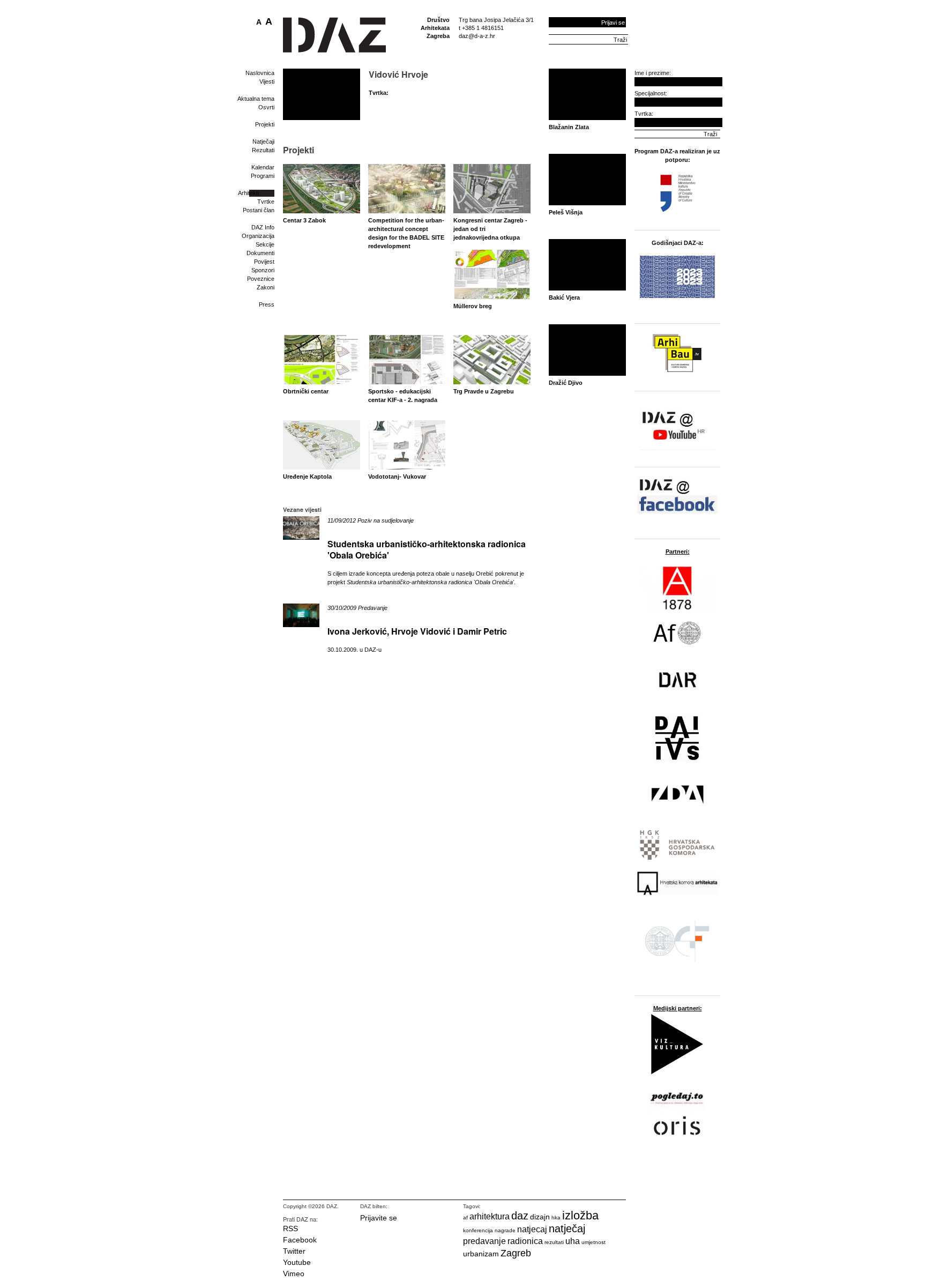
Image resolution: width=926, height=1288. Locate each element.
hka (556, 1217)
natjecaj (532, 1229)
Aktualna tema (255, 98)
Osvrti (266, 107)
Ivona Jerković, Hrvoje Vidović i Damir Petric (417, 631)
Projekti (264, 124)
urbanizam (481, 1253)
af (465, 1217)
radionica (525, 1241)
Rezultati (263, 150)
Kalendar (262, 167)
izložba (580, 1215)
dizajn (540, 1216)
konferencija (478, 1230)
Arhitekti (248, 193)
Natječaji (263, 141)
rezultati (554, 1242)
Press (266, 304)
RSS (290, 1228)
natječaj (567, 1228)
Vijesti (266, 81)
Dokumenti (260, 253)
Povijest (264, 261)
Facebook (300, 1239)
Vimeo (293, 1273)
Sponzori (262, 270)
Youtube (297, 1262)
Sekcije (265, 244)
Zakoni (265, 287)
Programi (262, 176)
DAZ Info (262, 227)
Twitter (294, 1251)
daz (519, 1216)
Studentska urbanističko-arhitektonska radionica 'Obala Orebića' (426, 549)
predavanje (484, 1241)
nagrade (505, 1230)
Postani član (258, 210)
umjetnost (593, 1242)
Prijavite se (378, 1217)
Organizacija (258, 236)
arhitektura (489, 1216)
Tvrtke (265, 201)
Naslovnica (259, 73)
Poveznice (260, 279)
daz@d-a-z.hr (477, 36)
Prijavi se (613, 22)
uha (572, 1241)
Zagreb (516, 1253)
